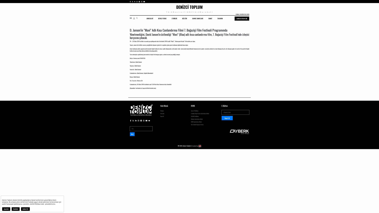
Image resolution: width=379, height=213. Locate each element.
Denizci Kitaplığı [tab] (242, 19)
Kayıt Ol (162, 116)
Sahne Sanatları (197, 18)
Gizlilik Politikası (195, 116)
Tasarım (220, 18)
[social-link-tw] (132, 1)
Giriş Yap (162, 113)
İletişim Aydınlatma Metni (197, 119)
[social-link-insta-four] (141, 1)
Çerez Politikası (194, 111)
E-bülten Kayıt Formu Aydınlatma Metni (200, 113)
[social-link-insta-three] (139, 1)
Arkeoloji (150, 18)
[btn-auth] (134, 18)
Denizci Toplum (189, 7)
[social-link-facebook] (130, 1)
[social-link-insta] (134, 1)
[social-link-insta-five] (144, 1)
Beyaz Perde (162, 18)
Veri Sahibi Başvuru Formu (197, 124)
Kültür (184, 18)
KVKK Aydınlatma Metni (196, 122)
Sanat (210, 18)
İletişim (162, 111)
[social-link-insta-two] (137, 1)
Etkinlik (174, 18)
